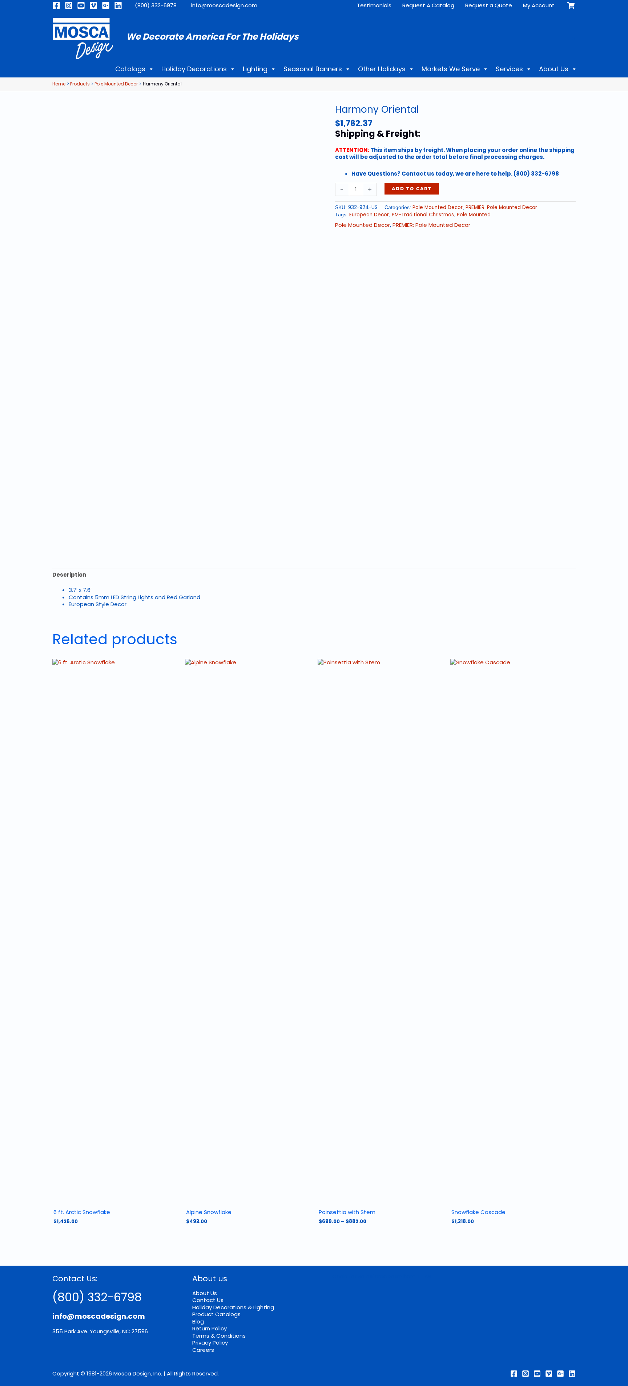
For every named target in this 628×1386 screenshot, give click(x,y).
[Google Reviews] (560, 1373)
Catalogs (130, 68)
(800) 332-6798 (97, 1297)
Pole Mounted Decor (437, 207)
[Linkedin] (118, 5)
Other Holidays (382, 68)
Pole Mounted (474, 214)
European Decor (369, 214)
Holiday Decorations (194, 68)
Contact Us (208, 1300)
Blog (198, 1321)
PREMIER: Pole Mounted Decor (501, 207)
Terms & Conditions (219, 1335)
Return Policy (209, 1328)
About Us (553, 68)
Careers (203, 1350)
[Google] (106, 5)
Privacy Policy (210, 1342)
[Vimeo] (93, 5)
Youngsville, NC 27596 (119, 1331)
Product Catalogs (216, 1314)
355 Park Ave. (70, 1331)
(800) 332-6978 (156, 5)
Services (509, 68)
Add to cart (412, 188)
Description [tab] (69, 574)
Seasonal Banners (312, 68)
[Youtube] (81, 5)
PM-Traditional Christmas (423, 214)
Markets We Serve (451, 68)
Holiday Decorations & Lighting (233, 1307)
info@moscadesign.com (224, 5)
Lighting (255, 68)
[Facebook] (56, 5)
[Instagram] (69, 5)
